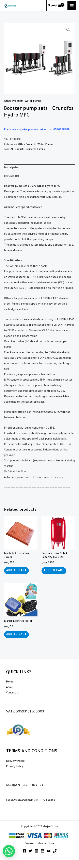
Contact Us (13, 693)
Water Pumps (33, 101)
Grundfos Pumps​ (35, 149)
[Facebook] (24, 851)
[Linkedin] (42, 851)
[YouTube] (48, 851)
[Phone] (55, 851)
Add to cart (16, 570)
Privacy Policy (14, 766)
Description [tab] (11, 168)
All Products (18, 149)
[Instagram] (36, 851)
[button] (68, 29)
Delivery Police (15, 761)
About (10, 687)
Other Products (13, 101)
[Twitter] (30, 851)
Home (10, 682)
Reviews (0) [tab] (11, 176)
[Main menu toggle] (71, 5)
